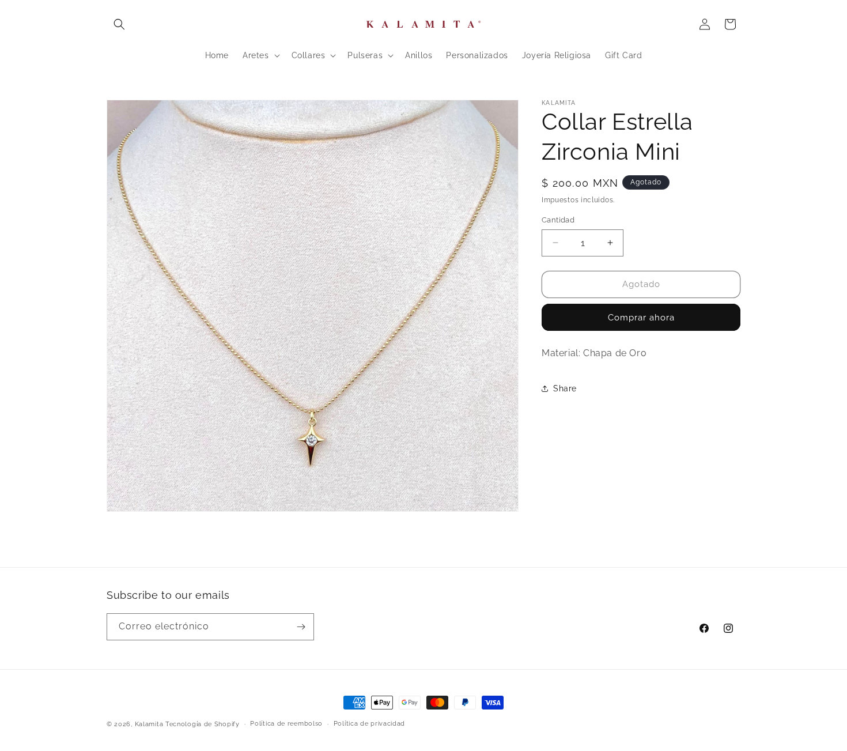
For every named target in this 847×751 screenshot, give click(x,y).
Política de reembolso (286, 723)
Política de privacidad (369, 723)
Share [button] (565, 388)
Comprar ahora (641, 317)
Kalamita (149, 724)
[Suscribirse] (300, 626)
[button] (119, 24)
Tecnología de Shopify (202, 724)
